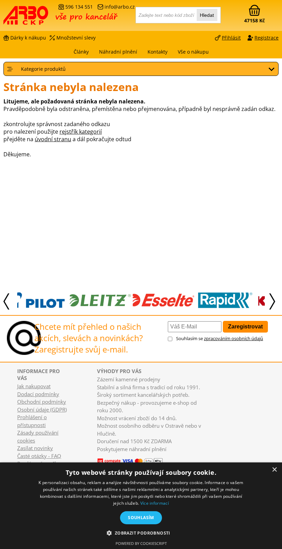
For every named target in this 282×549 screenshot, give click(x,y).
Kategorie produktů (43, 69)
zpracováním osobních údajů (233, 338)
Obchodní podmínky (41, 401)
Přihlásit (231, 37)
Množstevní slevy (76, 37)
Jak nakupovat (34, 386)
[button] (141, 532)
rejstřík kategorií (80, 131)
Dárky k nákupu (28, 37)
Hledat (207, 15)
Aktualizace (123, 455)
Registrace (266, 37)
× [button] (274, 469)
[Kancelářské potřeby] (40, 18)
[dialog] (141, 505)
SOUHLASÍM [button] (141, 517)
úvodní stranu (53, 139)
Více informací (154, 503)
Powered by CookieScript (141, 543)
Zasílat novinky (35, 448)
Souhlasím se (219, 338)
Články (81, 51)
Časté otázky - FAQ (39, 455)
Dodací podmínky (38, 394)
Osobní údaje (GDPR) (42, 409)
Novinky (103, 455)
